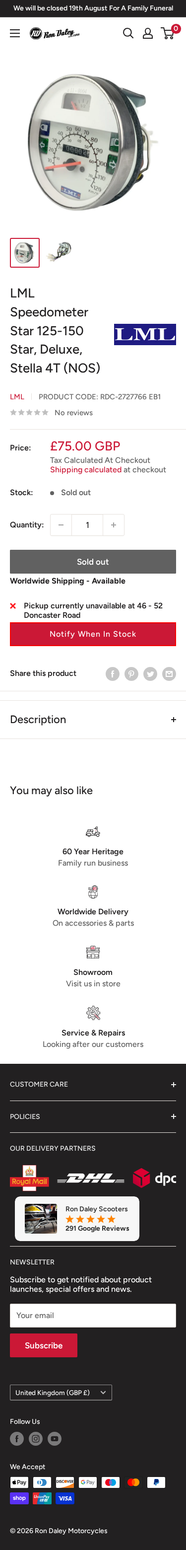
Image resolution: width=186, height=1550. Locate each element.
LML (17, 396)
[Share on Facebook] (113, 673)
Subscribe (43, 1345)
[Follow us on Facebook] (17, 1439)
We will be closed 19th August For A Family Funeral (93, 8)
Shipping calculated (86, 469)
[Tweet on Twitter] (150, 673)
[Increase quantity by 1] (113, 525)
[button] (93, 634)
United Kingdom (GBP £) (52, 1393)
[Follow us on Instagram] (36, 1439)
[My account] (148, 33)
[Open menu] (15, 33)
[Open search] (128, 33)
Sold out (93, 562)
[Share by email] (169, 673)
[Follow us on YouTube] (55, 1439)
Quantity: (27, 524)
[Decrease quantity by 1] (61, 525)
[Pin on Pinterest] (131, 673)
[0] (168, 33)
